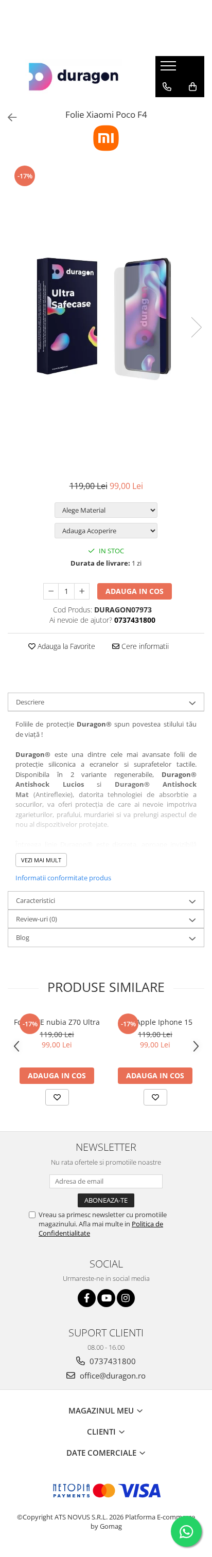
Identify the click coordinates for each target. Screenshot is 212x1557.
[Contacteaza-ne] (167, 87)
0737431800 (111, 1361)
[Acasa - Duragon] (73, 77)
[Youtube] (106, 1298)
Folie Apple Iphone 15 (155, 1022)
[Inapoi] (7, 117)
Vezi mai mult (41, 860)
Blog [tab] (22, 937)
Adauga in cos (134, 591)
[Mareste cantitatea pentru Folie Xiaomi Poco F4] (82, 591)
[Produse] (170, 69)
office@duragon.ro (112, 1375)
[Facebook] (87, 1298)
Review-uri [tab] (36, 919)
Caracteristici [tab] (35, 900)
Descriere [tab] (30, 702)
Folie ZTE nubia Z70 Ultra (57, 1022)
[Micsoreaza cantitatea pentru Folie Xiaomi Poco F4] (51, 591)
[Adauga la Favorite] (57, 1097)
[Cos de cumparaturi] (193, 87)
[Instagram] (126, 1298)
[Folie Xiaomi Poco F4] (106, 317)
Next (196, 327)
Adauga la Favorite (65, 646)
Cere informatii (144, 646)
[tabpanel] (106, 317)
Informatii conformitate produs (63, 877)
